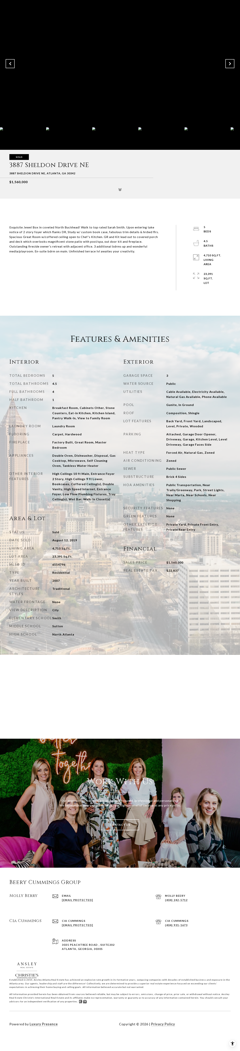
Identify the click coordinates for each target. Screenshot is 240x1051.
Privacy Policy (163, 1024)
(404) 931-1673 (176, 925)
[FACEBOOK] (13, 1036)
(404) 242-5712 (176, 900)
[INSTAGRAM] (23, 1036)
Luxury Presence (44, 1024)
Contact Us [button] (120, 824)
